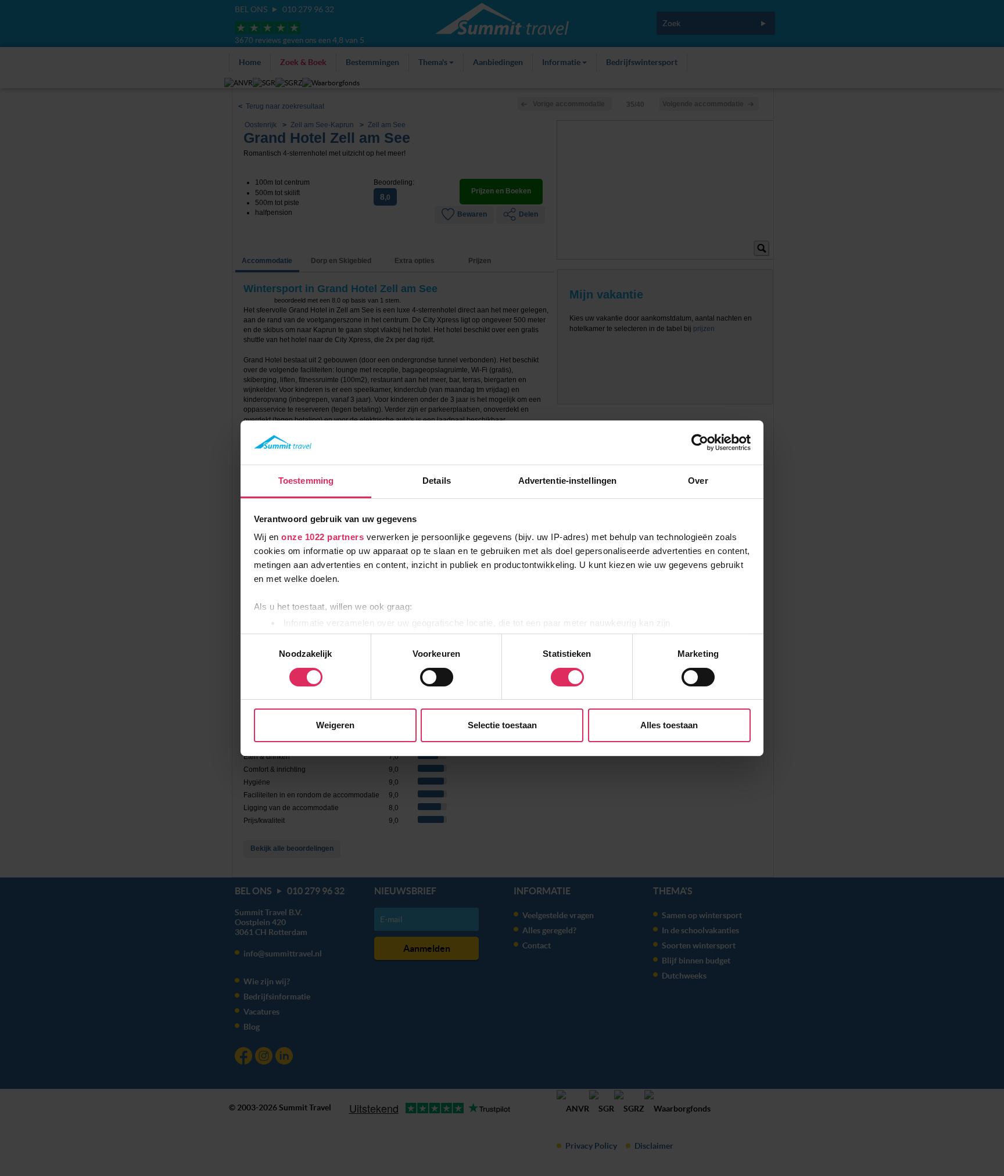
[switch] (436, 677)
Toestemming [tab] (306, 480)
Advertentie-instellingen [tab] (567, 480)
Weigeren (335, 725)
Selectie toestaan (502, 725)
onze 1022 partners (322, 537)
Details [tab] (436, 480)
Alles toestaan (669, 725)
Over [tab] (698, 480)
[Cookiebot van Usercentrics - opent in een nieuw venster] (700, 442)
